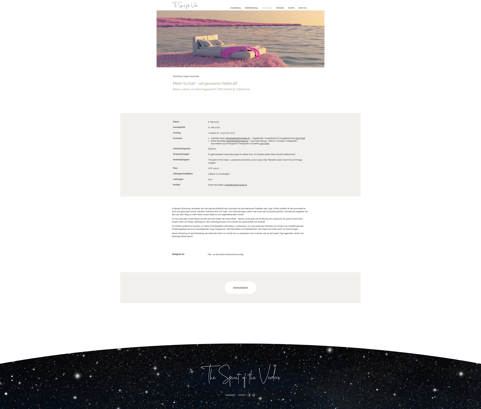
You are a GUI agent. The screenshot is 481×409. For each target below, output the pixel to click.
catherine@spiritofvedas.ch (237, 138)
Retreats (280, 8)
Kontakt (241, 395)
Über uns (302, 8)
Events (291, 8)
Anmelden (240, 287)
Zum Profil (300, 138)
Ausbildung (235, 8)
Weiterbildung (251, 8)
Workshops (267, 8)
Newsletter (230, 395)
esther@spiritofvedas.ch (237, 141)
